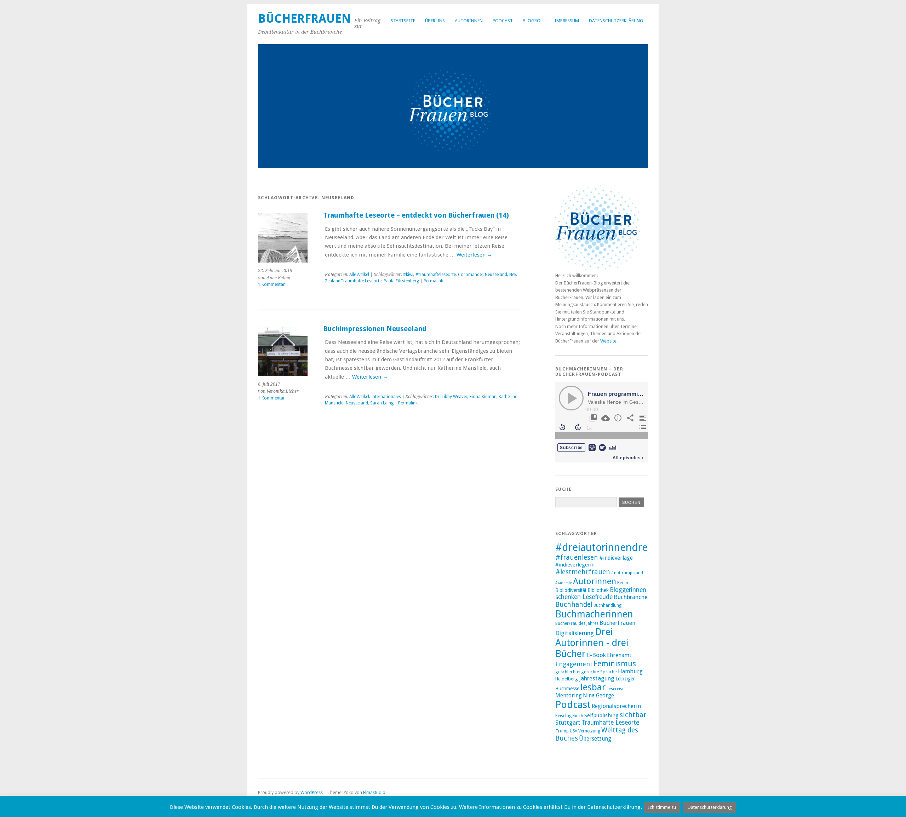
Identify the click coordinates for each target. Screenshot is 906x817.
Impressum (567, 20)
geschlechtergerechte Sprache (586, 671)
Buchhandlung (607, 605)
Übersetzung (595, 739)
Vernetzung (589, 731)
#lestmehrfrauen (582, 572)
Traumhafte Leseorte (610, 722)
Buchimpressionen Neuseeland (374, 329)
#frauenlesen (576, 557)
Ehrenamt (619, 655)
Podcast (503, 20)
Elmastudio (374, 792)
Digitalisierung (574, 633)
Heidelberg (566, 678)
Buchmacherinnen (594, 614)
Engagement (573, 664)
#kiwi (408, 274)
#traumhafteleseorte (435, 274)
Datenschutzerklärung (616, 20)
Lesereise (615, 688)
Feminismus (615, 663)
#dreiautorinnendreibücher (619, 547)
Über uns (435, 20)
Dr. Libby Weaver (451, 396)
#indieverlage (616, 558)
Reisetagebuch (569, 715)
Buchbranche (631, 596)
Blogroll (534, 20)
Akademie (563, 583)
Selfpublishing (601, 715)
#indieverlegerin (575, 565)
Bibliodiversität (570, 590)
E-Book (596, 654)
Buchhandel (573, 604)
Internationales (386, 396)
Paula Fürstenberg (401, 280)
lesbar (593, 687)
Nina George (598, 695)
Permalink (433, 280)
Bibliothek (598, 590)
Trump (562, 731)
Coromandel (470, 274)
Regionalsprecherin (616, 706)
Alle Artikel (359, 274)
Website (608, 341)
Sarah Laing (382, 403)
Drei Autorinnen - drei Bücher (592, 642)
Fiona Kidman (483, 396)
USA (573, 731)
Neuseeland (496, 274)
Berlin (622, 582)
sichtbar (633, 714)
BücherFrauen (304, 18)
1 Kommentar (271, 284)
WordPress (311, 792)
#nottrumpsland (627, 572)
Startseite (403, 20)
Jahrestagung (596, 678)
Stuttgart (567, 722)
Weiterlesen (474, 255)
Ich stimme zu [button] (662, 807)
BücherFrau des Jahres (576, 623)
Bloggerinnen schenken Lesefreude (600, 593)
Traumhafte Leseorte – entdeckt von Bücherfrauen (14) (416, 215)
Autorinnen (469, 20)
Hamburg (630, 671)
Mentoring (568, 695)
